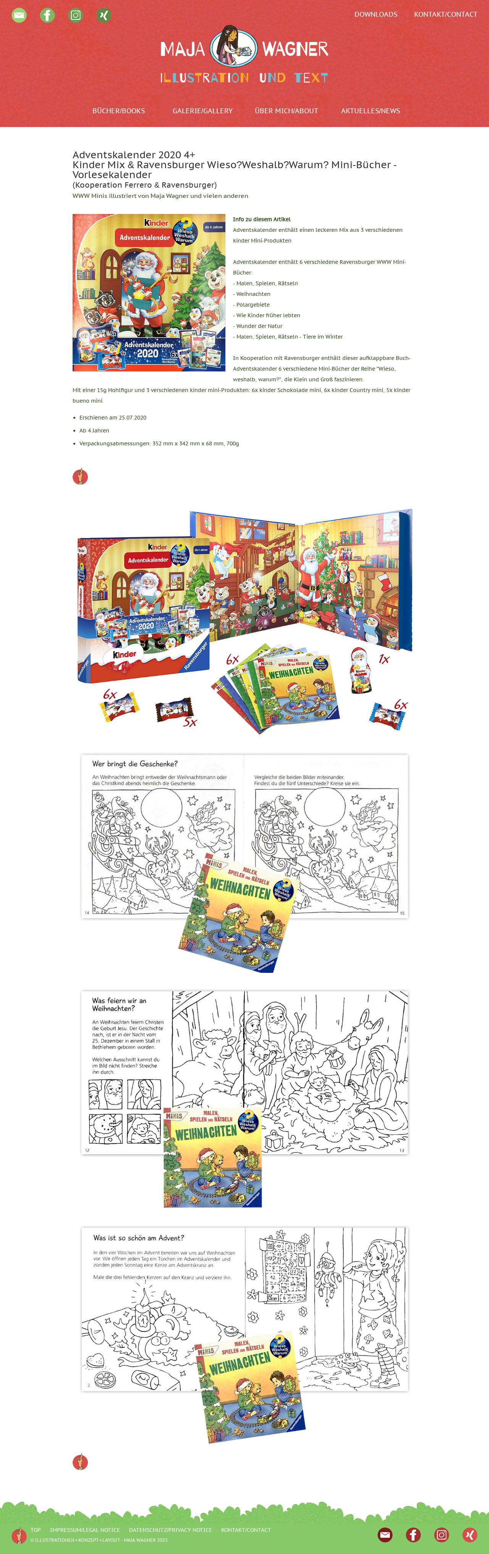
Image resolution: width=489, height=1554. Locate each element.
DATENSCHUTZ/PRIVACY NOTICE (170, 1530)
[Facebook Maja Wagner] (47, 21)
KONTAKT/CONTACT (446, 14)
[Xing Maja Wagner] (104, 21)
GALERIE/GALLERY (203, 110)
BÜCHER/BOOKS (118, 110)
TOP (36, 1530)
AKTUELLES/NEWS (370, 110)
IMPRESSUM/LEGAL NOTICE (85, 1530)
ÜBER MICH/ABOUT (286, 110)
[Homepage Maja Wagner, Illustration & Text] (244, 53)
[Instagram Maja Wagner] (75, 21)
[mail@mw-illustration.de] (19, 21)
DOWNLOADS (376, 14)
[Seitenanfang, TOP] (80, 482)
